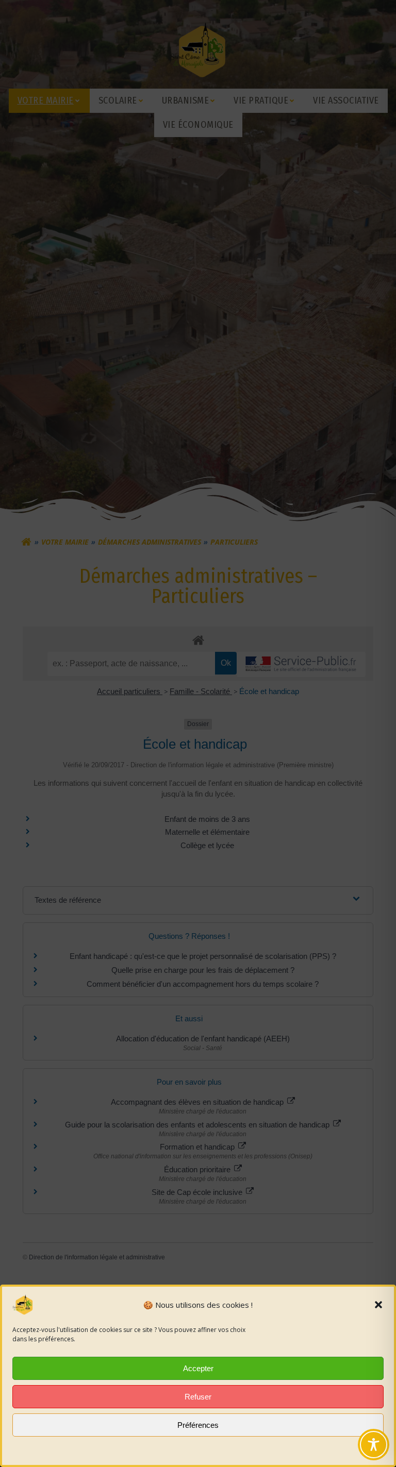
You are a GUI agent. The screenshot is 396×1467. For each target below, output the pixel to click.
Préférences (198, 1425)
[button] (378, 1305)
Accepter (198, 1368)
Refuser (198, 1396)
